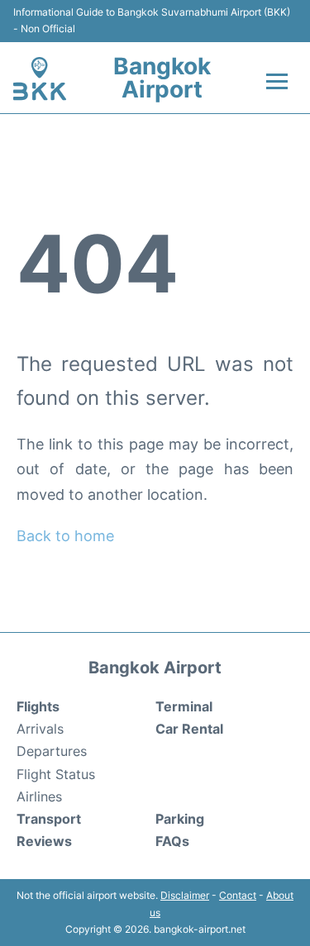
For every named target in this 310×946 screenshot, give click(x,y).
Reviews (44, 841)
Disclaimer (184, 895)
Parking (179, 819)
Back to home (65, 535)
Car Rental (189, 728)
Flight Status (56, 774)
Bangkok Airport (162, 78)
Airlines (39, 796)
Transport (49, 819)
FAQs (172, 841)
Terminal (183, 706)
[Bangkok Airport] (39, 78)
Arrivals (40, 728)
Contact (237, 895)
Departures (52, 751)
